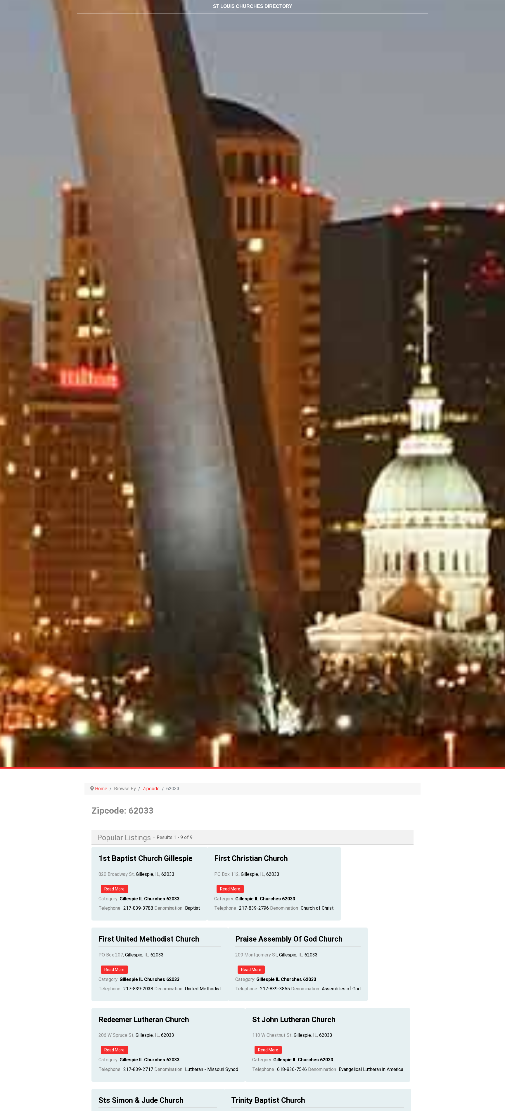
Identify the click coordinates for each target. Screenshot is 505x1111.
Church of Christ (317, 908)
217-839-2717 (138, 1069)
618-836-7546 (292, 1069)
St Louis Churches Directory (252, 6)
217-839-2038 (138, 989)
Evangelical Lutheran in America (371, 1069)
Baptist (192, 908)
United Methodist (203, 989)
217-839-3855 (275, 989)
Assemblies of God (341, 989)
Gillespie (144, 874)
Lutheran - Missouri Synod (211, 1069)
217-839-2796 (254, 908)
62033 (167, 874)
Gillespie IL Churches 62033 (149, 899)
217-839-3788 (138, 908)
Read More (114, 889)
